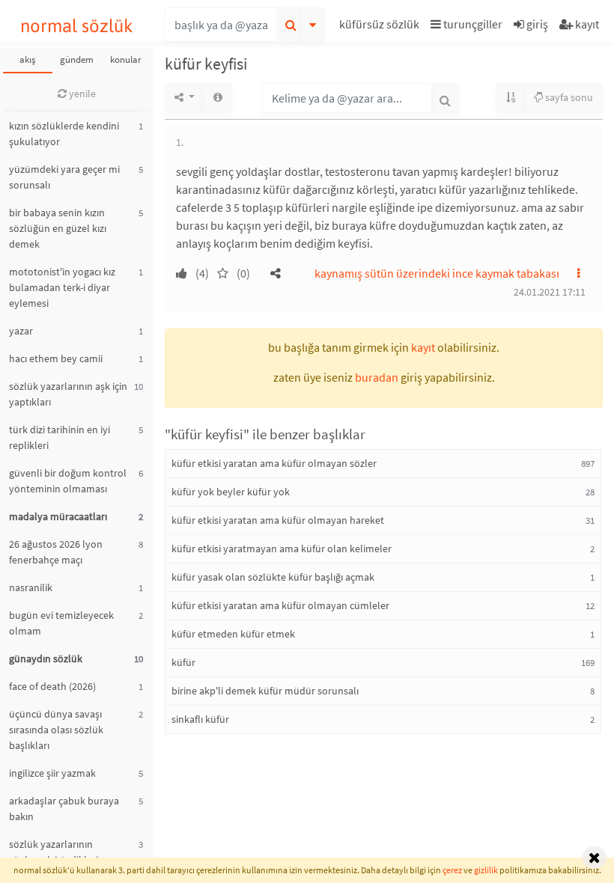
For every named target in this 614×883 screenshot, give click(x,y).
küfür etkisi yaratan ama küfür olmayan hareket (277, 520)
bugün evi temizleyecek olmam (61, 623)
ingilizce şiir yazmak (52, 773)
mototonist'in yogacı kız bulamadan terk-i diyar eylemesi (62, 287)
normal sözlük (76, 26)
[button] (381, 26)
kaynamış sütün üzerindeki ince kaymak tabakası (436, 273)
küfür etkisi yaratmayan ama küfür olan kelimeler (281, 548)
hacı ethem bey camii (56, 358)
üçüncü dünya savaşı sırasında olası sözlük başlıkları (56, 729)
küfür (183, 662)
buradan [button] (376, 377)
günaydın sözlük (45, 658)
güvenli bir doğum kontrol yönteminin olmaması (68, 480)
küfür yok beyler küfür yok (230, 491)
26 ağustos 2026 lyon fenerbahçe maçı (56, 551)
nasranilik (30, 587)
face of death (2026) (52, 686)
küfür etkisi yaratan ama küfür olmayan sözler (274, 463)
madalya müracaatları (58, 516)
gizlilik (486, 870)
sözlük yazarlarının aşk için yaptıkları (68, 394)
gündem (77, 59)
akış (27, 59)
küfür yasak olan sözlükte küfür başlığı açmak (272, 577)
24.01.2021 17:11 (550, 292)
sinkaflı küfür (200, 719)
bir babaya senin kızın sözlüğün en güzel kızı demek (57, 228)
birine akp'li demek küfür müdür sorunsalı (265, 690)
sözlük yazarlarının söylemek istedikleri (53, 852)
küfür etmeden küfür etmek (233, 634)
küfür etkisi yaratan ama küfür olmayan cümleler (280, 605)
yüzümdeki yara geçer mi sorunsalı (64, 177)
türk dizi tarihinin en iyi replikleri (59, 437)
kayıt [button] (423, 347)
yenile (81, 93)
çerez (452, 870)
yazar (21, 330)
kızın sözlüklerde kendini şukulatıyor (64, 133)
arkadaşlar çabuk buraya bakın (64, 808)
